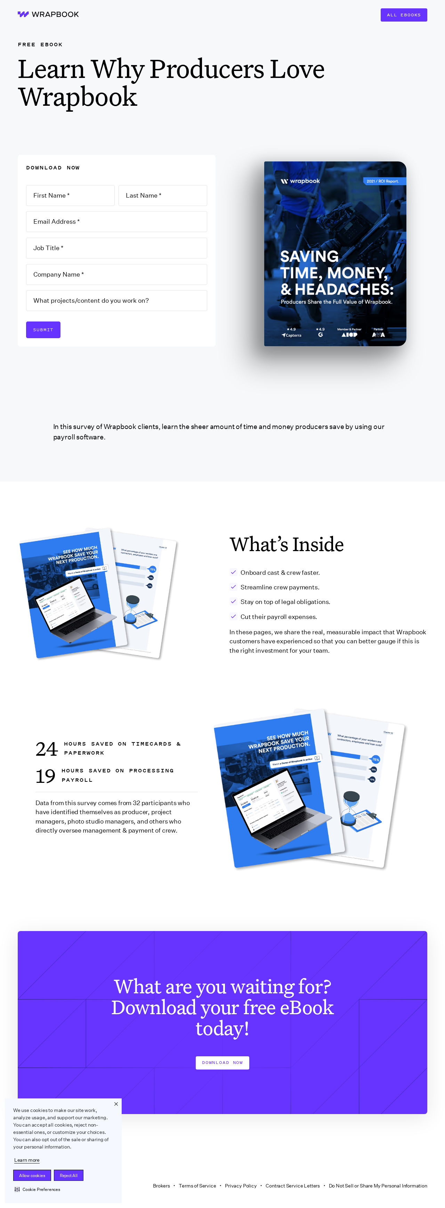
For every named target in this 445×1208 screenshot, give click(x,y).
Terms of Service (197, 1186)
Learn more (27, 1160)
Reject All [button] (69, 1175)
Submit (43, 329)
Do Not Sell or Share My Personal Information (378, 1186)
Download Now (222, 1062)
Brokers (161, 1186)
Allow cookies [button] (32, 1175)
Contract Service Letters (293, 1186)
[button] (37, 1189)
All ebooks (404, 14)
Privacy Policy (241, 1186)
